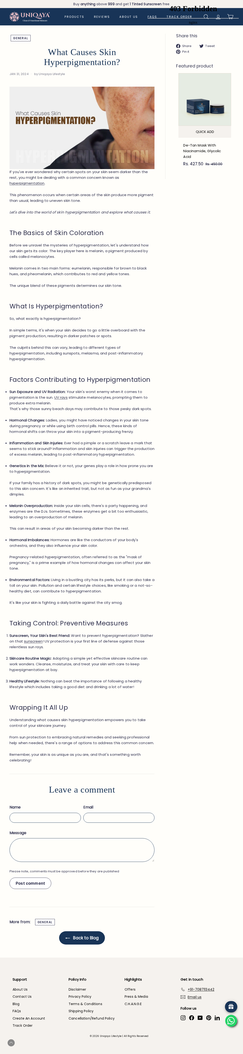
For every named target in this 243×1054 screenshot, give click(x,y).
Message (17, 833)
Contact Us (22, 996)
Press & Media (136, 996)
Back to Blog (85, 938)
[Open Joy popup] (231, 1006)
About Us (128, 17)
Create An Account (29, 1018)
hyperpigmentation (27, 183)
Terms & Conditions (85, 1004)
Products (74, 17)
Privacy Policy (80, 996)
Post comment (30, 883)
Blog (16, 1004)
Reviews (102, 17)
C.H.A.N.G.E (133, 1004)
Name (15, 807)
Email (88, 807)
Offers (130, 989)
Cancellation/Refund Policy (92, 1018)
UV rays (61, 397)
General (20, 38)
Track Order (23, 1025)
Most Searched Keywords (119, 1043)
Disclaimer (77, 989)
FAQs (17, 1011)
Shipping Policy (81, 1011)
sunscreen (33, 641)
